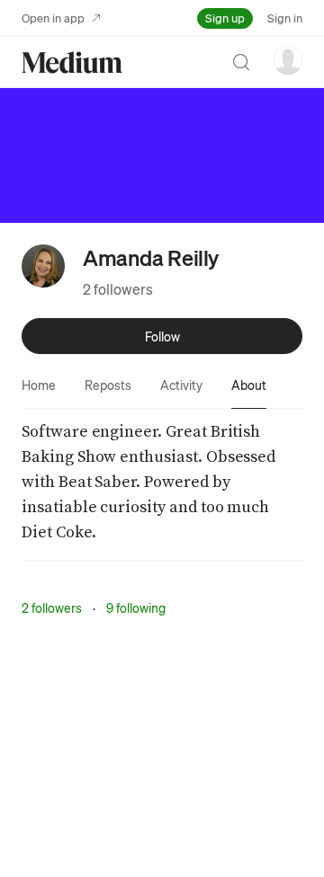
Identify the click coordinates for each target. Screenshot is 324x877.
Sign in (284, 17)
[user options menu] (288, 60)
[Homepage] (72, 62)
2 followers (118, 288)
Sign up (225, 17)
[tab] (39, 385)
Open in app (53, 17)
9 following (136, 607)
